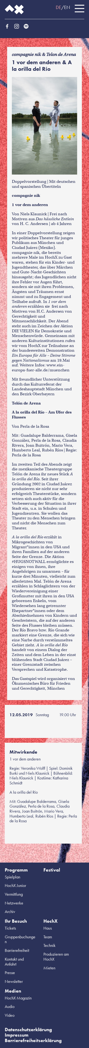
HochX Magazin (18, 998)
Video (9, 1015)
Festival (51, 870)
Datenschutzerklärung (28, 1029)
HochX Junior (15, 885)
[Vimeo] (35, 26)
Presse (10, 972)
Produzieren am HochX (56, 956)
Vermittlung (14, 894)
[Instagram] (16, 26)
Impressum (16, 1035)
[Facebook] (7, 26)
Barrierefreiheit (17, 950)
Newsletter (14, 981)
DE (58, 7)
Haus (47, 928)
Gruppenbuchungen (20, 939)
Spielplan (12, 877)
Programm (16, 870)
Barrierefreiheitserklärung (33, 1040)
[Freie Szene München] (45, 26)
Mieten (49, 968)
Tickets (10, 928)
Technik (49, 945)
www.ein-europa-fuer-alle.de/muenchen (41, 368)
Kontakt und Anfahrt (14, 961)
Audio (9, 1006)
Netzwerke (14, 903)
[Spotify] (26, 26)
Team (47, 937)
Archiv (10, 911)
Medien (13, 991)
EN (67, 7)
